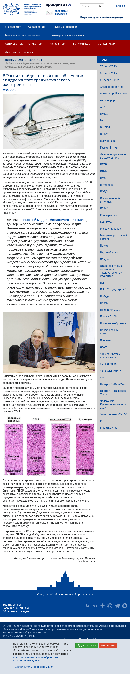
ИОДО (104, 191)
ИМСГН (104, 178)
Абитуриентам (14, 43)
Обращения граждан (16, 611)
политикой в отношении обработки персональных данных (35, 659)
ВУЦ (102, 120)
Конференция (108, 215)
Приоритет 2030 (110, 309)
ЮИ (102, 421)
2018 (21, 60)
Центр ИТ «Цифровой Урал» (113, 392)
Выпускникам (82, 43)
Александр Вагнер (111, 86)
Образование (37, 26)
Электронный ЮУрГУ (113, 414)
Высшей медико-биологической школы (54, 220)
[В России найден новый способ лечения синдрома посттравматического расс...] (49, 121)
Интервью (106, 184)
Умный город (108, 363)
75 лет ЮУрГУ (108, 66)
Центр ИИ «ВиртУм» (112, 384)
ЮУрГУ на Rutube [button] (110, 605)
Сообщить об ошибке (16, 608)
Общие (104, 259)
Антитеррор (107, 100)
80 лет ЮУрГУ (108, 73)
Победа (105, 296)
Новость (8, 60)
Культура (106, 222)
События (105, 340)
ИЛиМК (104, 171)
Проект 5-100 (108, 316)
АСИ (102, 107)
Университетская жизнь (67, 35)
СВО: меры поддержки (61, 12)
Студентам (35, 43)
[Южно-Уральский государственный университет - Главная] (21, 9)
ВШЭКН (105, 127)
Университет (13, 26)
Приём (104, 303)
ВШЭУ (104, 134)
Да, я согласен (87, 645)
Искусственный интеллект (110, 200)
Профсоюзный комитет (109, 331)
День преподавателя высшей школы (113, 156)
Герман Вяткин (109, 147)
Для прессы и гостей (18, 52)
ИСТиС (104, 208)
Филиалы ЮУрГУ (110, 370)
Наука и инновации (65, 26)
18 (40, 60)
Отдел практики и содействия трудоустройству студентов (111, 271)
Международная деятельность (25, 35)
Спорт (103, 347)
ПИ (102, 282)
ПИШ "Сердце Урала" (113, 289)
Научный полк (109, 252)
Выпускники (108, 140)
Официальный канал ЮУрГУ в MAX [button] (124, 605)
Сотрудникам (107, 43)
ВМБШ (104, 113)
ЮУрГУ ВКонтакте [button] (95, 605)
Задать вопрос (12, 604)
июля (31, 60)
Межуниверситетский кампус (113, 237)
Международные (110, 228)
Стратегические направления (110, 355)
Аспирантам (58, 43)
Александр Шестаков (113, 93)
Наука (104, 245)
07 (7, 90)
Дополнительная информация (34, 666)
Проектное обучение (113, 323)
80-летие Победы (111, 80)
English (120, 5)
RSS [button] (87, 605)
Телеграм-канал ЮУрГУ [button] (117, 605)
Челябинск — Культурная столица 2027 (113, 404)
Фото (103, 377)
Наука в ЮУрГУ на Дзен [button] (102, 605)
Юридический (108, 428)
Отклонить (108, 645)
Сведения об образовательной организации (65, 594)
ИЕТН (103, 164)
